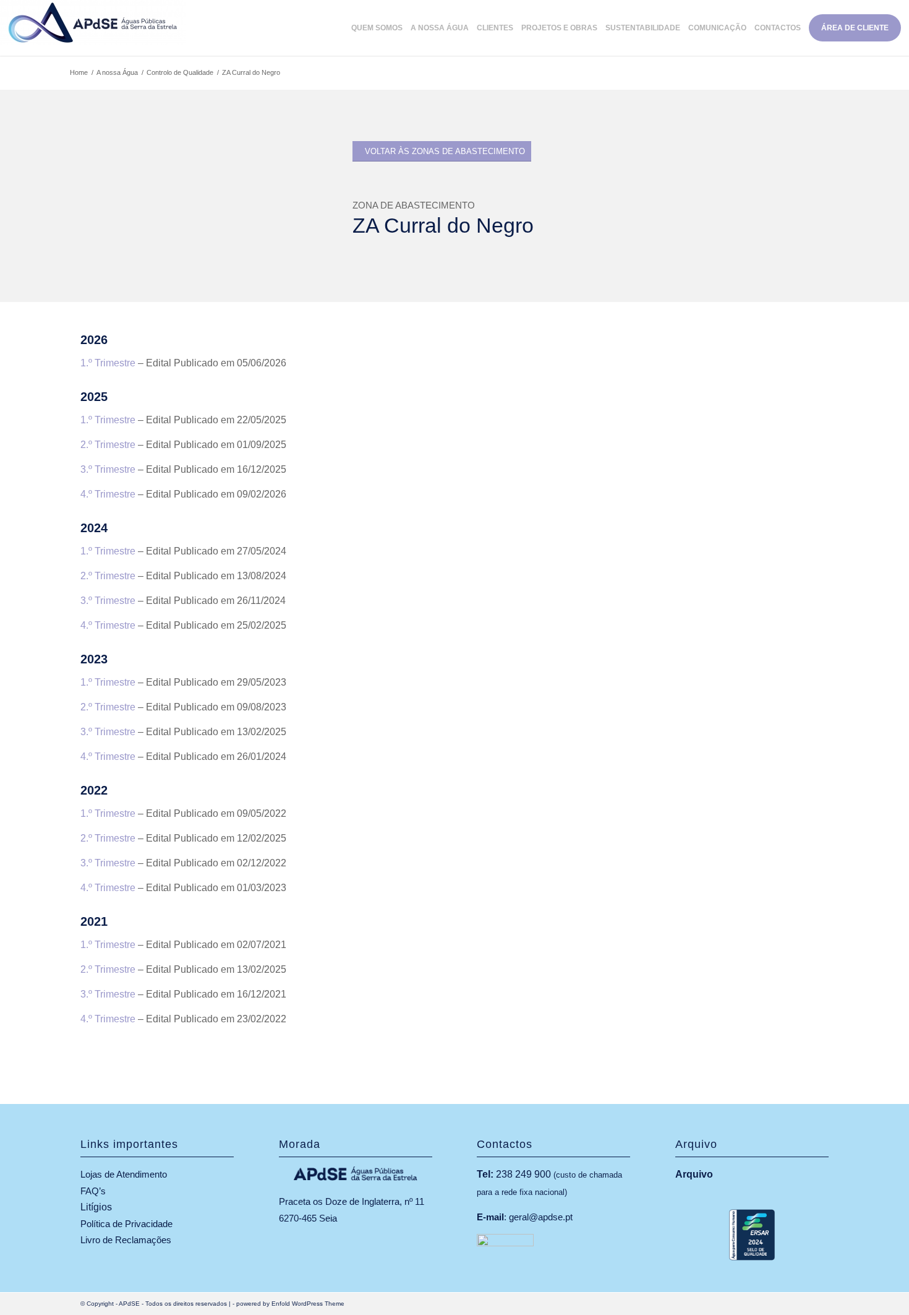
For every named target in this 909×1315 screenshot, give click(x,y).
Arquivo (694, 1174)
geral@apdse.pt (541, 1217)
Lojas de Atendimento (123, 1174)
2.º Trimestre (107, 444)
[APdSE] (93, 28)
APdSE (129, 1303)
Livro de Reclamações (125, 1240)
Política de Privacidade (126, 1223)
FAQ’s (93, 1191)
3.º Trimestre (107, 469)
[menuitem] (381, 28)
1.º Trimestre (107, 363)
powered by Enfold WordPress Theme (290, 1303)
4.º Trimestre (107, 494)
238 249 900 (523, 1174)
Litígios (96, 1207)
